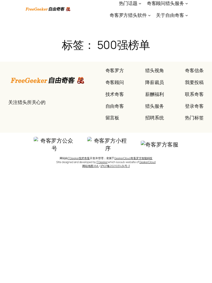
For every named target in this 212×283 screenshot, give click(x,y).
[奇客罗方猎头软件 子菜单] (149, 15)
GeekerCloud (147, 162)
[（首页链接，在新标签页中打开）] (48, 9)
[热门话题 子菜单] (140, 3)
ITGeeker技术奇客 (79, 158)
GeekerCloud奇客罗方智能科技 (133, 158)
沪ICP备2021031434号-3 (115, 166)
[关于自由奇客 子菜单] (186, 15)
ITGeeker (101, 162)
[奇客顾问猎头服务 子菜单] (186, 3)
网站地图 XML (90, 166)
